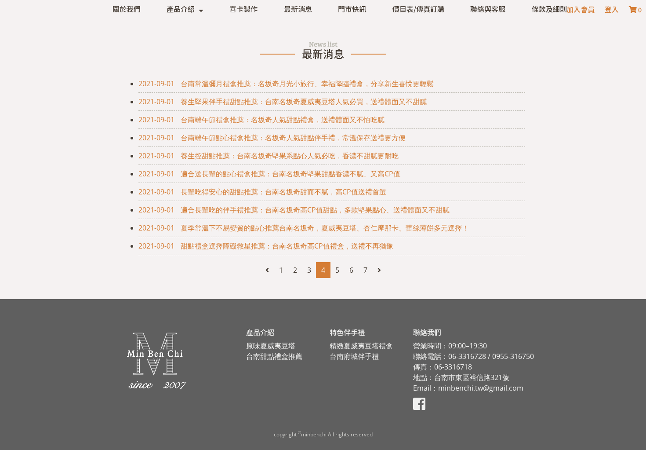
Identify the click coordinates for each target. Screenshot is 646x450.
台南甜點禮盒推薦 (274, 356)
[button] (185, 9)
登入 (612, 9)
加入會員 (580, 9)
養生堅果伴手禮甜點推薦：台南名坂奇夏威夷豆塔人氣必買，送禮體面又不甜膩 (282, 101)
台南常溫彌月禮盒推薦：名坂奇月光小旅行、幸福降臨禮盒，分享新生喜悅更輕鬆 (286, 83)
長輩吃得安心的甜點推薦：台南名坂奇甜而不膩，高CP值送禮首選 (262, 192)
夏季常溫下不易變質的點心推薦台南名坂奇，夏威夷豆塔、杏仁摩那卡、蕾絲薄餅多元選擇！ (303, 228)
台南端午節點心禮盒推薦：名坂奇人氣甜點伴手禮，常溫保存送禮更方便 (272, 138)
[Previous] (267, 270)
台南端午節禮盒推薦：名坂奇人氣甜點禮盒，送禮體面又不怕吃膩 (261, 119)
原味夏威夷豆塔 (270, 346)
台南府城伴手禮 (354, 356)
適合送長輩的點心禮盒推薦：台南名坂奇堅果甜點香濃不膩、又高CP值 (269, 174)
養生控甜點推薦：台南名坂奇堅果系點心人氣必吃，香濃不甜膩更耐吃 (268, 156)
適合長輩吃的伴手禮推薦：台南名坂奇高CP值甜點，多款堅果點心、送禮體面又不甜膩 (294, 210)
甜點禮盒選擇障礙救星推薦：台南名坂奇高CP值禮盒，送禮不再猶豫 (265, 246)
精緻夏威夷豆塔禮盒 (361, 346)
